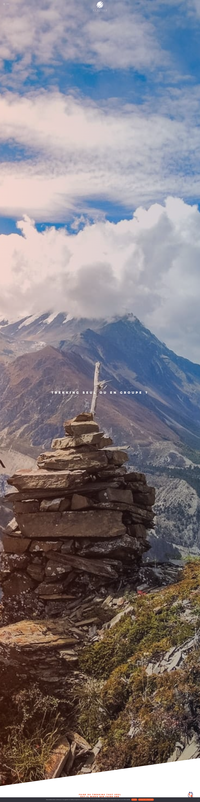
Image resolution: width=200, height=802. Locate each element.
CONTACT (184, 3)
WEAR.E (153, 3)
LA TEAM (15, 3)
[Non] (198, 799)
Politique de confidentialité (146, 799)
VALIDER (134, 799)
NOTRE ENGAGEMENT (122, 3)
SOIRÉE (47, 3)
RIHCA (190, 792)
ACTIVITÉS (77, 4)
